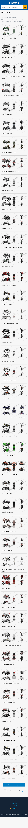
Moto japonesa (18, 15)
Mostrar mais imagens (14, 785)
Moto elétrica (9, 15)
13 (20, 790)
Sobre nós (14, 803)
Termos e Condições (14, 806)
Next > (22, 791)
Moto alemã (5, 17)
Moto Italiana (12, 17)
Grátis (14, 801)
